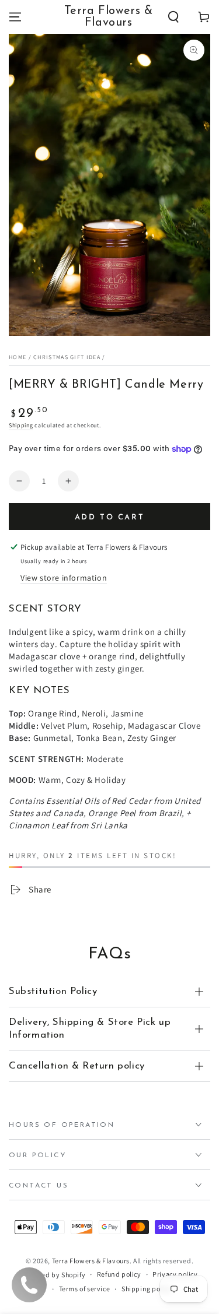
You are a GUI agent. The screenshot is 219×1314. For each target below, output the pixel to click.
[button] (173, 17)
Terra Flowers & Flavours (91, 1260)
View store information (63, 577)
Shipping (21, 425)
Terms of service (84, 1288)
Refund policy (119, 1274)
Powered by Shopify (53, 1274)
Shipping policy (146, 1288)
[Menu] (15, 17)
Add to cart (110, 517)
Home (17, 357)
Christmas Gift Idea (66, 357)
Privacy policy (174, 1274)
